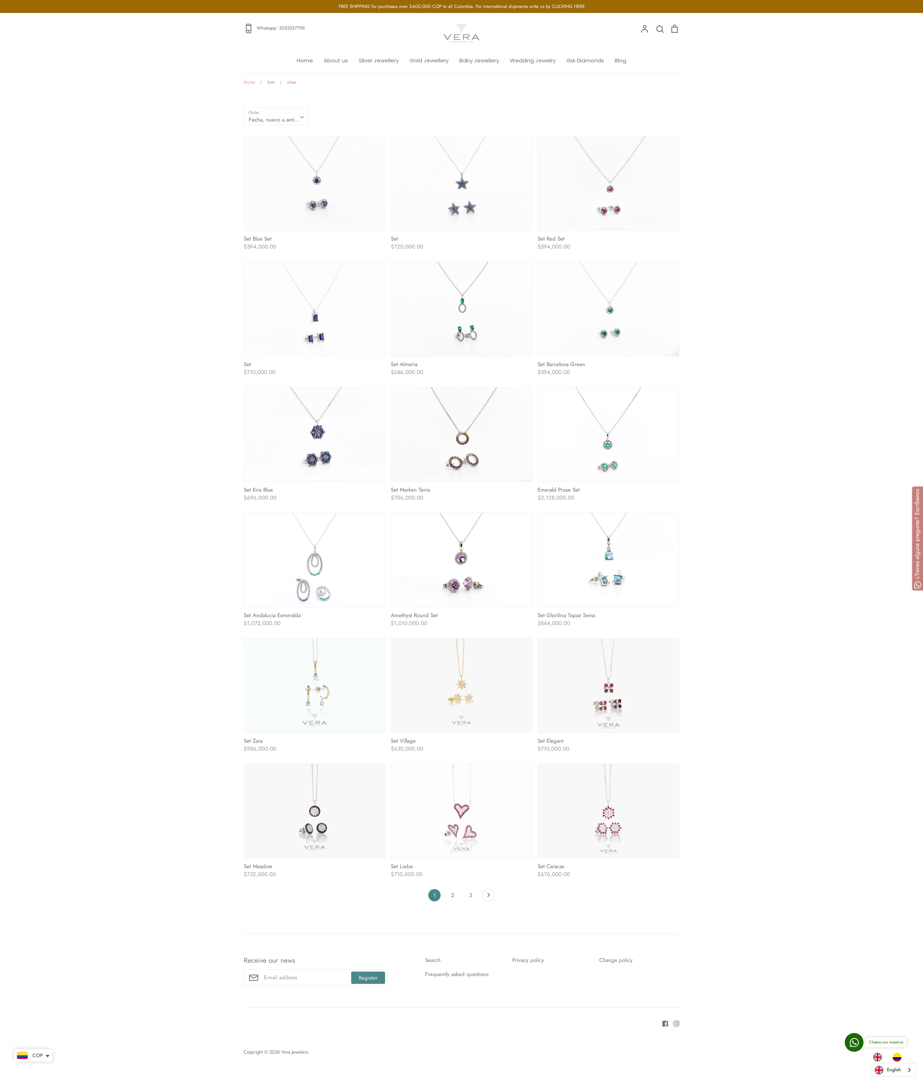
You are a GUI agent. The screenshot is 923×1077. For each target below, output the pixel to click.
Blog (620, 60)
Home (305, 60)
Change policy (616, 960)
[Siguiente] (488, 897)
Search (433, 960)
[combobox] (276, 116)
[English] (879, 1057)
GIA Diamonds (585, 60)
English (894, 1069)
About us (336, 60)
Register (368, 977)
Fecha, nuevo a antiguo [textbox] (276, 120)
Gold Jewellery (429, 60)
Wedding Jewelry (533, 60)
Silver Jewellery (379, 60)
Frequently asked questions (457, 974)
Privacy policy (528, 960)
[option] (899, 1057)
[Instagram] (673, 1023)
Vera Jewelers (294, 1052)
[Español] (899, 1057)
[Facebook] (662, 1023)
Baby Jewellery (479, 60)
